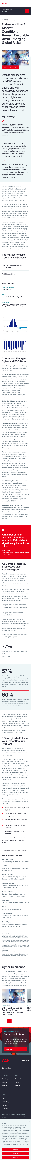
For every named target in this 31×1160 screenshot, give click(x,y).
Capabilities (18, 1079)
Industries (18, 1082)
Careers (4, 1082)
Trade (3, 1098)
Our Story (5, 1079)
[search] (23, 3)
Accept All (15, 1157)
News (3, 1089)
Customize (15, 1149)
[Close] (29, 1121)
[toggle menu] (28, 3)
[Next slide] (9, 1021)
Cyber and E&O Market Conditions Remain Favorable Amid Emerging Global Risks (13, 1011)
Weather (4, 1105)
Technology (5, 1102)
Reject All (15, 1153)
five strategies (11, 799)
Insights (17, 1086)
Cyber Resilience (7, 10)
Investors (4, 1086)
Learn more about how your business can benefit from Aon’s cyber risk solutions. (14, 840)
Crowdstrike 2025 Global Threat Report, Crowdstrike (14, 850)
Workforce (5, 1108)
